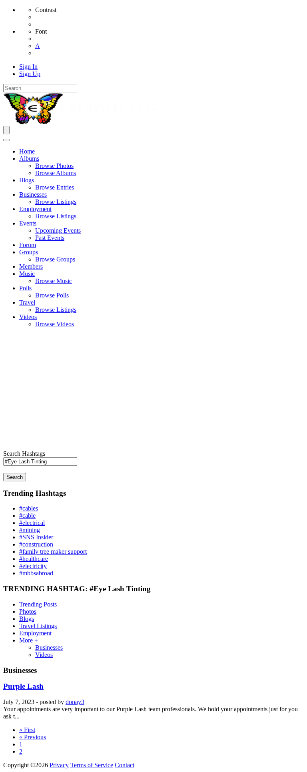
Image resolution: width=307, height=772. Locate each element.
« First (27, 729)
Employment (35, 633)
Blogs (26, 618)
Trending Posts (38, 604)
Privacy (59, 765)
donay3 (75, 701)
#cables (28, 508)
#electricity (33, 566)
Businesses (49, 647)
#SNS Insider (36, 537)
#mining (29, 530)
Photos (27, 611)
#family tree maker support (53, 551)
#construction (36, 544)
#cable (27, 515)
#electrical (32, 522)
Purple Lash (23, 686)
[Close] (6, 140)
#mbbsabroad (36, 573)
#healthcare (33, 558)
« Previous (32, 737)
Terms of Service (91, 765)
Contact (124, 765)
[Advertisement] (153, 390)
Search (14, 477)
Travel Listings (38, 625)
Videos (44, 654)
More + (28, 640)
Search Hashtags (24, 453)
